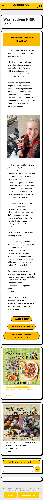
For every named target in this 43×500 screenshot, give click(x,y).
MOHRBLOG (21, 5)
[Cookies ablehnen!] (40, 493)
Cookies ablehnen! (28, 495)
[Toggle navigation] (3, 6)
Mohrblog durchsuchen (21, 462)
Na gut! (10, 495)
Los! (37, 469)
